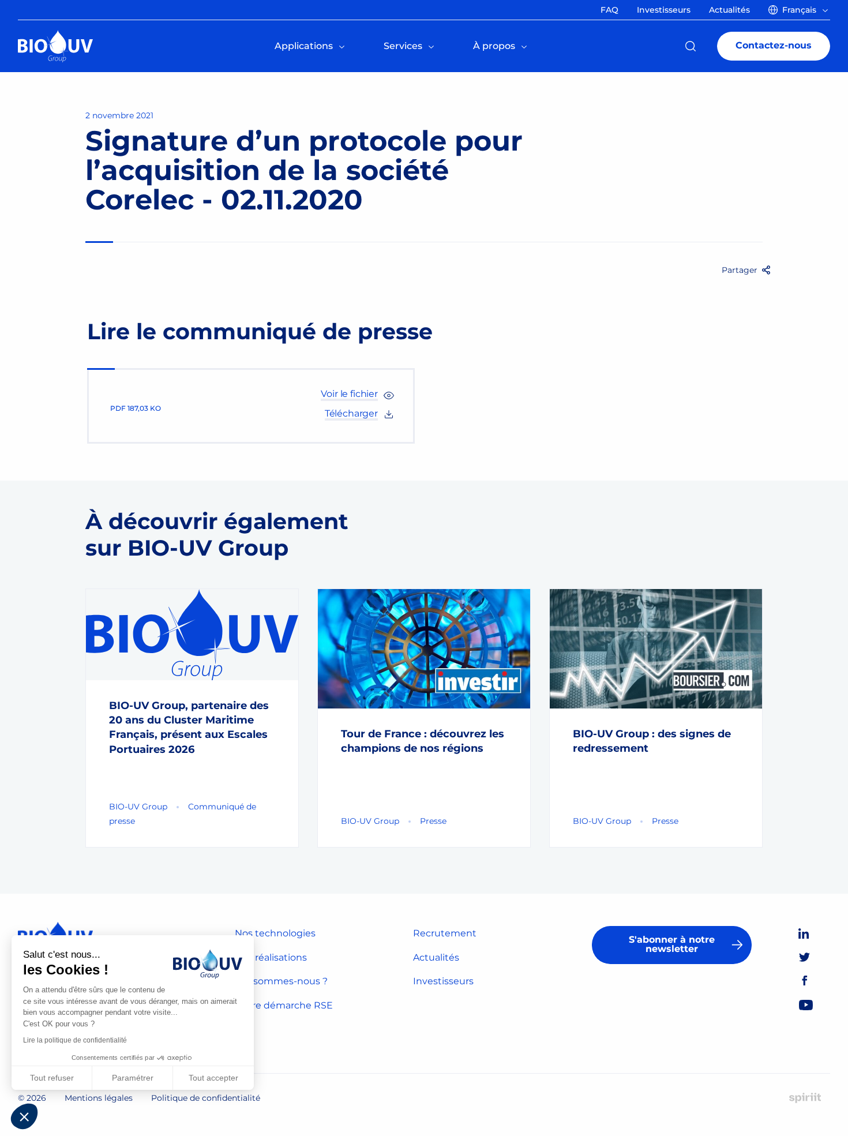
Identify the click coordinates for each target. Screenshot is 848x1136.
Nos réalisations (271, 957)
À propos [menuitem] (494, 45)
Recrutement (444, 933)
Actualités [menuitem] (729, 10)
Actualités (436, 957)
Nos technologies (275, 933)
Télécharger (351, 413)
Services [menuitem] (403, 45)
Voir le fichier (349, 393)
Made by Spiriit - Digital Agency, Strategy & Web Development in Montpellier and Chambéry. (805, 1098)
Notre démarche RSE (284, 1005)
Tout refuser (52, 1077)
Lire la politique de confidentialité (75, 1040)
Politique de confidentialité (205, 1098)
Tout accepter (213, 1077)
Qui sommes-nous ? (281, 981)
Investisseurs (443, 981)
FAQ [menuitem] (609, 10)
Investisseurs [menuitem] (664, 10)
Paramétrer (132, 1077)
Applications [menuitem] (304, 45)
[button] (24, 1116)
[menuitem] (800, 10)
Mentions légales (99, 1098)
